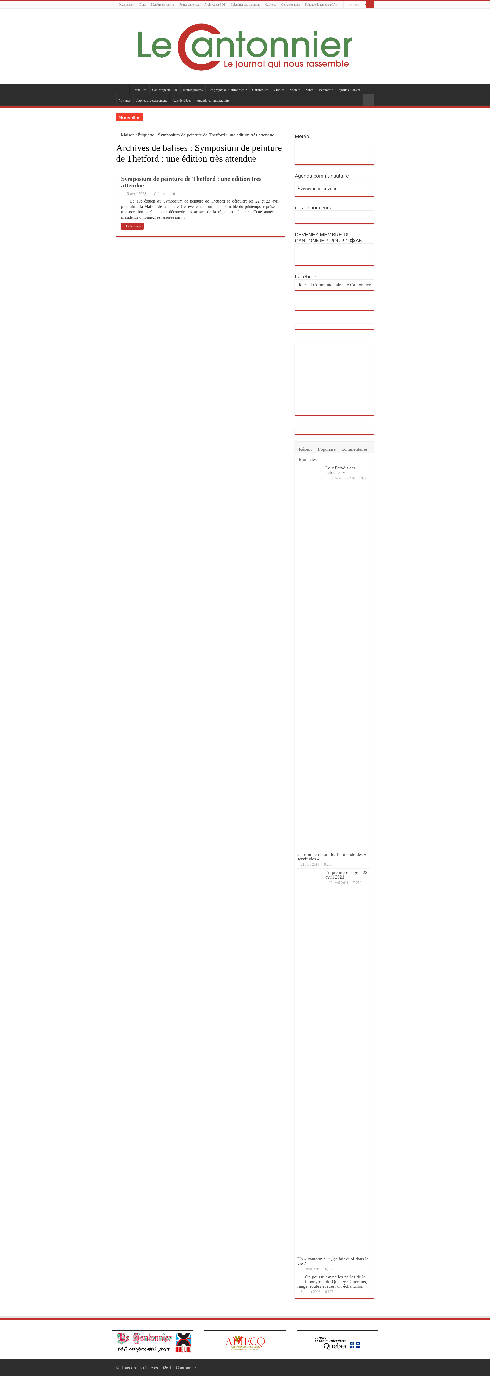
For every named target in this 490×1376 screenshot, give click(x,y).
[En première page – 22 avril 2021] (310, 1061)
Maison (127, 134)
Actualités (139, 90)
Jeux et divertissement (151, 100)
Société (295, 90)
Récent (305, 449)
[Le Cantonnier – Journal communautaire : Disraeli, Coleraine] (245, 46)
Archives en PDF (215, 4)
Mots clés (308, 459)
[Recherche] (370, 4)
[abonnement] (283, 167)
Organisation (126, 4)
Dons (142, 4)
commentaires (355, 449)
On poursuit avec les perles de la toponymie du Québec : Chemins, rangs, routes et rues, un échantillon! (332, 1281)
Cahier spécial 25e (165, 90)
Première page (122, 89)
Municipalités (193, 90)
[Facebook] (367, 12)
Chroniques (260, 90)
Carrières (270, 4)
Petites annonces (189, 4)
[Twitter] (371, 12)
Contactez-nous (290, 4)
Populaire (327, 449)
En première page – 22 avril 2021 (346, 875)
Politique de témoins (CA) (321, 4)
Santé (309, 90)
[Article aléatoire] (368, 100)
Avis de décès (182, 100)
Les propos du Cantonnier (226, 90)
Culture (279, 90)
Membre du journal (162, 4)
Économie (326, 90)
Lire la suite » (132, 226)
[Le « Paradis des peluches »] (310, 657)
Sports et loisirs (349, 90)
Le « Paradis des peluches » (340, 470)
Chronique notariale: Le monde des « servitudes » (332, 856)
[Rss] (362, 12)
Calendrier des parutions (245, 4)
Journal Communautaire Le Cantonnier (334, 284)
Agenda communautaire (213, 100)
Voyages (125, 100)
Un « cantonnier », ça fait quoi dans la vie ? (333, 1261)
